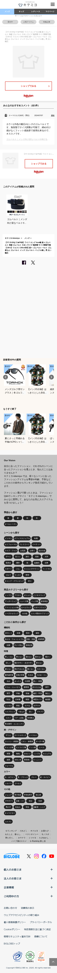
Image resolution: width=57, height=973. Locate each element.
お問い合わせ (10, 907)
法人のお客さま (13, 878)
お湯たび (45, 831)
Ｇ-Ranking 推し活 (38, 841)
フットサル (46, 569)
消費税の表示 (27, 907)
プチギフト (9, 801)
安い (30, 712)
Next (51, 377)
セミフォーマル (11, 544)
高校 (37, 557)
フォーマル (9, 766)
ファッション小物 (12, 607)
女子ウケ (36, 706)
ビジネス (8, 538)
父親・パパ (20, 801)
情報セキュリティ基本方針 (17, 936)
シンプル (36, 754)
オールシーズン (11, 524)
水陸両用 (41, 639)
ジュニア (8, 795)
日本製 (17, 699)
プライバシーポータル (41, 922)
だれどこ (23, 831)
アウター (17, 595)
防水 (28, 633)
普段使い (27, 760)
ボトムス (27, 595)
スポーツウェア (40, 607)
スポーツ (8, 569)
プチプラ (40, 712)
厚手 (47, 687)
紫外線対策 (9, 675)
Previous (5, 377)
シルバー (8, 783)
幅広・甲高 (37, 693)
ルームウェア (26, 607)
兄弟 (40, 801)
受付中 (10, 22)
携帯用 (26, 687)
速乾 (37, 633)
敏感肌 (48, 699)
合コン (17, 557)
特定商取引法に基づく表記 (37, 929)
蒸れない (28, 657)
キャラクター (10, 813)
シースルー (33, 735)
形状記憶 (28, 645)
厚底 (18, 706)
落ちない (39, 663)
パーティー (36, 544)
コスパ (8, 718)
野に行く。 (10, 838)
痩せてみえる (19, 669)
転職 (36, 538)
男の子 (8, 807)
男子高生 (17, 795)
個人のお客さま (13, 869)
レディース (35, 11)
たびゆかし (44, 838)
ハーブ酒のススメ (19, 841)
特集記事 (46, 22)
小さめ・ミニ (41, 675)
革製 (8, 754)
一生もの (21, 712)
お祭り (32, 550)
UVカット (8, 633)
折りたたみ (36, 687)
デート (8, 557)
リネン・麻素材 (27, 741)
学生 (27, 807)
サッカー (17, 575)
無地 (18, 754)
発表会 (8, 563)
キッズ (21, 11)
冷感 (18, 633)
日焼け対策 (20, 675)
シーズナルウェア (12, 613)
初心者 (38, 795)
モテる (27, 706)
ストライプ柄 (21, 747)
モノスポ (45, 834)
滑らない (19, 657)
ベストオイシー (31, 834)
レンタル (8, 706)
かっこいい (37, 760)
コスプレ (8, 822)
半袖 (18, 693)
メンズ (7, 11)
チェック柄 (9, 747)
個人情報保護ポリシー (15, 922)
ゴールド (17, 783)
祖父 (30, 801)
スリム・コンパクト (12, 687)
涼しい (8, 663)
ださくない (41, 669)
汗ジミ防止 (18, 645)
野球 (27, 575)
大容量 (27, 681)
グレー (34, 777)
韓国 (27, 699)
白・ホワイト (10, 777)
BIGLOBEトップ (12, 943)
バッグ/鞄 (34, 601)
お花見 (22, 550)
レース (41, 747)
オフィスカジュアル (22, 538)
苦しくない (9, 657)
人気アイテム (28, 22)
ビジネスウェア (39, 595)
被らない (8, 669)
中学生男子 (28, 795)
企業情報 (9, 887)
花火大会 (41, 550)
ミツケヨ (32, 838)
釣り (30, 581)
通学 (18, 563)
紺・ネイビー (45, 777)
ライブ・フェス (11, 550)
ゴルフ (8, 575)
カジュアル (47, 754)
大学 (46, 557)
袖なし (48, 693)
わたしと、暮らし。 (13, 834)
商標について (41, 936)
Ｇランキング (11, 831)
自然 (8, 760)
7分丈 (8, 699)
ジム (18, 569)
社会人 (17, 807)
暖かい (48, 657)
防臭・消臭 (30, 639)
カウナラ (21, 838)
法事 (46, 563)
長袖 (27, 693)
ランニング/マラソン (32, 569)
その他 (24, 613)
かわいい (27, 754)
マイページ (50, 11)
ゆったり (17, 681)
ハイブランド (10, 712)
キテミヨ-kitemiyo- (12, 238)
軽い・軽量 (37, 681)
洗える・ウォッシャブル (14, 639)
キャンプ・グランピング (14, 581)
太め (8, 681)
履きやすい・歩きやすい (23, 663)
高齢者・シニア (39, 807)
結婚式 (36, 563)
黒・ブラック (23, 777)
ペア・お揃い (19, 718)
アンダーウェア (11, 601)
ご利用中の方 (11, 896)
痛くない (30, 669)
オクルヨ (34, 831)
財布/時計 (44, 601)
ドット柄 (32, 747)
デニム (8, 735)
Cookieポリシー (12, 929)
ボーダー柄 (40, 741)
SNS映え (30, 718)
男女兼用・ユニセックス (14, 724)
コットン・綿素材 (12, 741)
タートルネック (20, 735)
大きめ (30, 675)
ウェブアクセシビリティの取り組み (21, 915)
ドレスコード (24, 544)
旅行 (27, 557)
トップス (8, 595)
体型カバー (37, 699)
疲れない (38, 657)
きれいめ (17, 760)
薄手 (8, 693)
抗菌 (8, 645)
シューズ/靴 (23, 601)
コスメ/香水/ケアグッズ (40, 613)
